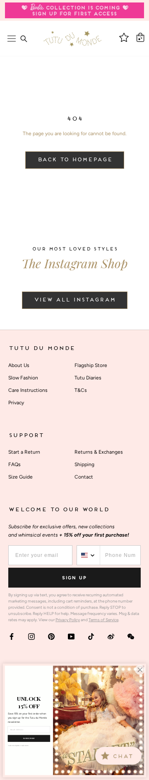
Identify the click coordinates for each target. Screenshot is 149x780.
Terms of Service (103, 619)
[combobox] (88, 555)
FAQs (14, 464)
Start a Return (24, 452)
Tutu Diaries (87, 378)
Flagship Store (90, 365)
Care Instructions (28, 390)
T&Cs (80, 390)
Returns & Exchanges (98, 452)
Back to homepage (74, 160)
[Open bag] (140, 37)
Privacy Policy (67, 619)
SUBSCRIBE (29, 738)
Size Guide (20, 477)
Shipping (84, 464)
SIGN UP (74, 578)
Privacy (16, 403)
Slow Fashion (23, 378)
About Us (18, 365)
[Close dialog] (140, 670)
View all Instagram (74, 300)
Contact (83, 477)
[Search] (23, 38)
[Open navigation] (11, 38)
